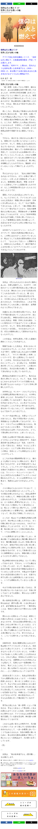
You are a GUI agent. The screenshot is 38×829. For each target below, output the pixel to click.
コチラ (31, 760)
